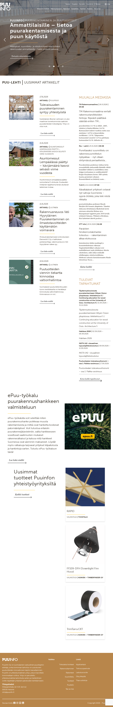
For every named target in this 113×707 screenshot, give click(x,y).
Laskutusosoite (82, 672)
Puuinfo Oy (90, 4)
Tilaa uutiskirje (81, 680)
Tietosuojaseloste (83, 668)
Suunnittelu (75, 9)
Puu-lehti (82, 4)
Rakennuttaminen (56, 9)
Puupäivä (74, 4)
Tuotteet (83, 9)
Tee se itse (97, 9)
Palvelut (67, 4)
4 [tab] (62, 66)
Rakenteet (66, 9)
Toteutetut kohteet (43, 9)
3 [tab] (58, 66)
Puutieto (90, 9)
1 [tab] (49, 66)
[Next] (109, 38)
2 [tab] (54, 66)
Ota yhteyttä (81, 676)
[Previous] (3, 38)
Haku (99, 4)
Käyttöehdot (81, 664)
